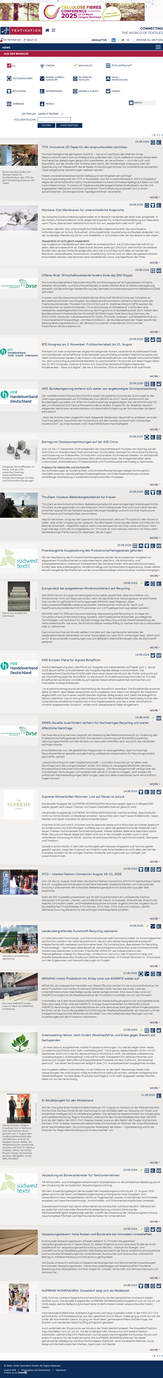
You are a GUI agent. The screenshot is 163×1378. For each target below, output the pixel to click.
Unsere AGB (10, 1370)
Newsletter (99, 40)
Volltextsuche (25, 119)
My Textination (12, 40)
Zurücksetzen (69, 125)
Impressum (61, 1370)
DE (123, 40)
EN (128, 40)
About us (31, 40)
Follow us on (11, 1372)
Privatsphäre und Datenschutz (35, 1370)
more (154, 197)
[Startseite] (21, 31)
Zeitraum (29, 114)
